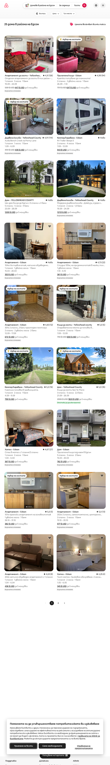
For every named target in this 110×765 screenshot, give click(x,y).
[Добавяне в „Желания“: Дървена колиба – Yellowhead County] (49, 101)
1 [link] (51, 603)
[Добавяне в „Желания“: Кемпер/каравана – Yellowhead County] (49, 351)
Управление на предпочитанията (84, 747)
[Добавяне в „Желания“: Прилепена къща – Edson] (102, 39)
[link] (45, 603)
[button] (19, 87)
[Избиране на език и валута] (96, 5)
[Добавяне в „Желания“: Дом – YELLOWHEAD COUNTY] (49, 164)
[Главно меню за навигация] (103, 5)
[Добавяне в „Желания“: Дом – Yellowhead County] (102, 351)
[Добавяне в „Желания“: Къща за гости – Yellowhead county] (102, 288)
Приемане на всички (23, 746)
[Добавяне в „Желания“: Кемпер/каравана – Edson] (102, 101)
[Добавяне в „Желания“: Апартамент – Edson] (49, 226)
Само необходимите (52, 746)
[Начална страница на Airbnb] (6, 5)
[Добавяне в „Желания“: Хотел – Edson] (49, 413)
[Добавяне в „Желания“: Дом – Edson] (102, 413)
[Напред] (64, 603)
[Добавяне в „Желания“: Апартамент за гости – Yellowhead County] (49, 39)
